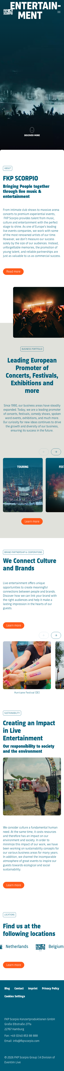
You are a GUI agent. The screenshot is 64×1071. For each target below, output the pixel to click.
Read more (13, 271)
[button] (56, 451)
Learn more (32, 521)
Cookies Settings (14, 996)
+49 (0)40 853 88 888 (24, 1035)
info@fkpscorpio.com (26, 1041)
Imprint (33, 988)
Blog (7, 988)
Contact (19, 988)
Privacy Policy (50, 988)
